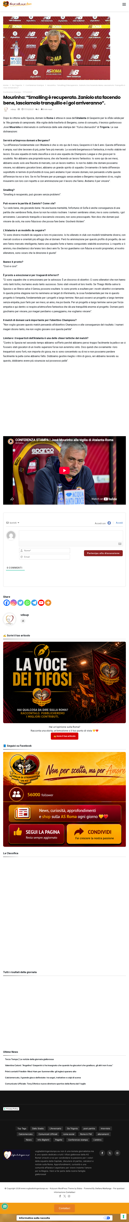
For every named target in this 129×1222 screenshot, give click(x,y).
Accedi (119, 523)
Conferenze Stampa (34, 85)
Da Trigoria (17, 85)
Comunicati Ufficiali (48, 1134)
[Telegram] (34, 603)
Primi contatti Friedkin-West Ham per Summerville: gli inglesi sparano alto (40, 1071)
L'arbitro (97, 1139)
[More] (48, 603)
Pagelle (58, 1139)
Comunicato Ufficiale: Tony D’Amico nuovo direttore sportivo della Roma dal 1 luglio (45, 1083)
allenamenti (103, 1134)
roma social (68, 1134)
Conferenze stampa (78, 1139)
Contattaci (70, 1192)
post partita (89, 1128)
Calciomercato (26, 1134)
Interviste (105, 1128)
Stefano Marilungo (103, 1188)
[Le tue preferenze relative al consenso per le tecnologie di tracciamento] (123, 1216)
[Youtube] (41, 603)
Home (5, 85)
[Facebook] (6, 603)
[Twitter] (20, 603)
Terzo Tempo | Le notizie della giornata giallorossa (29, 1059)
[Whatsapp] (27, 603)
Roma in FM (86, 1134)
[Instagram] (13, 603)
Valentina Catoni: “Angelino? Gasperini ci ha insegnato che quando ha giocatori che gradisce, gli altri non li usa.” (59, 1065)
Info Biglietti (43, 1139)
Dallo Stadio (38, 1128)
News (29, 1139)
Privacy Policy (12, 1109)
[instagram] (117, 1153)
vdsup (13, 109)
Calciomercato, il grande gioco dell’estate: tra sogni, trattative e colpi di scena (43, 1077)
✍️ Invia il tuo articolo (65, 736)
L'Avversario (55, 1128)
